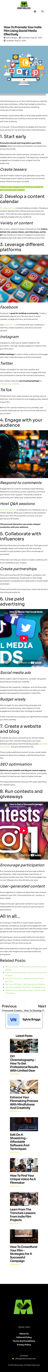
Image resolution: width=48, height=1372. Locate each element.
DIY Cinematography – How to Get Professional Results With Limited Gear (24, 1063)
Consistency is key (8, 208)
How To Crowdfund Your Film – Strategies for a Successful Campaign (23, 1254)
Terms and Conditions (24, 1341)
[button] (35, 11)
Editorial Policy (24, 1337)
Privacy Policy (24, 1344)
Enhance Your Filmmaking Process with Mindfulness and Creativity (24, 1102)
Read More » (15, 1074)
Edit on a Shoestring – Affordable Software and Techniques (19, 1142)
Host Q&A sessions (8, 510)
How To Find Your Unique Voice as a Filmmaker (23, 1179)
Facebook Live (10, 325)
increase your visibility (9, 384)
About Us (24, 1333)
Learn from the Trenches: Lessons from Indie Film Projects (22, 1215)
